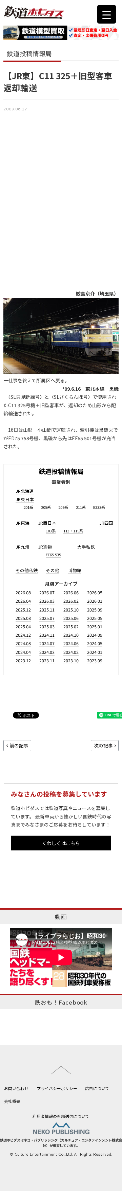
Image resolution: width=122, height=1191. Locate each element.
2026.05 (94, 592)
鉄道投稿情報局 (61, 471)
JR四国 (106, 523)
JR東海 (22, 523)
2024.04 (23, 652)
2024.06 (71, 643)
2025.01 (94, 626)
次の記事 (103, 745)
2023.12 (23, 660)
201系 (28, 507)
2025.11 (47, 609)
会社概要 (12, 1101)
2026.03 (47, 601)
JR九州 (22, 547)
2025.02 (71, 626)
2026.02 (71, 601)
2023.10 (71, 660)
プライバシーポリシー (57, 1088)
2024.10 (71, 635)
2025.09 (94, 609)
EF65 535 (53, 554)
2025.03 (47, 626)
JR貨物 (45, 547)
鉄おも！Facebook (61, 1002)
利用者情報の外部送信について (61, 1116)
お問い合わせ (16, 1088)
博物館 (74, 570)
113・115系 (73, 530)
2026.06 (71, 592)
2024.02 (71, 652)
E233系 (99, 507)
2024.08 (23, 643)
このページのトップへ (61, 1068)
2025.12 (23, 609)
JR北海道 (25, 491)
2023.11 (47, 660)
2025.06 (71, 618)
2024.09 (94, 635)
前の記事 (18, 745)
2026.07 (47, 592)
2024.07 (47, 643)
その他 (52, 570)
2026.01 (94, 601)
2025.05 (94, 618)
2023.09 (94, 660)
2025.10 (71, 609)
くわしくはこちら (61, 843)
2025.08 (23, 618)
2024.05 (94, 643)
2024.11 (47, 635)
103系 (51, 530)
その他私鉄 (27, 570)
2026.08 (23, 592)
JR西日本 (47, 523)
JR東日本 (25, 499)
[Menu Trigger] (106, 14)
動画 (61, 917)
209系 (63, 507)
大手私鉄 (86, 547)
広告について (97, 1088)
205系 (46, 507)
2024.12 (23, 635)
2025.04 (23, 626)
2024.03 (47, 652)
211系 (81, 507)
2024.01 (94, 652)
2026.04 (23, 601)
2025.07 (47, 618)
